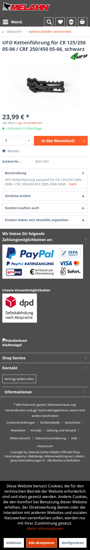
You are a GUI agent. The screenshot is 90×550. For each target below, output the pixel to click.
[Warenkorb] (82, 22)
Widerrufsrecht (20, 438)
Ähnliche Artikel (17, 196)
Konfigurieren (73, 543)
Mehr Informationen (45, 528)
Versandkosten (15, 410)
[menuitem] (12, 22)
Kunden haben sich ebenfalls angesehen (36, 220)
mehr (72, 184)
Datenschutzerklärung (51, 438)
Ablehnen (13, 543)
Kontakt (36, 430)
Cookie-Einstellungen (20, 422)
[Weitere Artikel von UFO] (79, 56)
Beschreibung (15, 173)
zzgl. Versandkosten (29, 123)
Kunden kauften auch (22, 208)
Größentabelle (50, 422)
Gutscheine (72, 422)
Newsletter (18, 430)
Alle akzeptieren (41, 543)
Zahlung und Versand (61, 430)
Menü (16, 21)
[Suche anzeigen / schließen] (48, 22)
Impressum (45, 446)
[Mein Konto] (71, 22)
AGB (74, 438)
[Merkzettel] (60, 22)
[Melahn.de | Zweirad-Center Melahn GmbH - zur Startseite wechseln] (26, 11)
